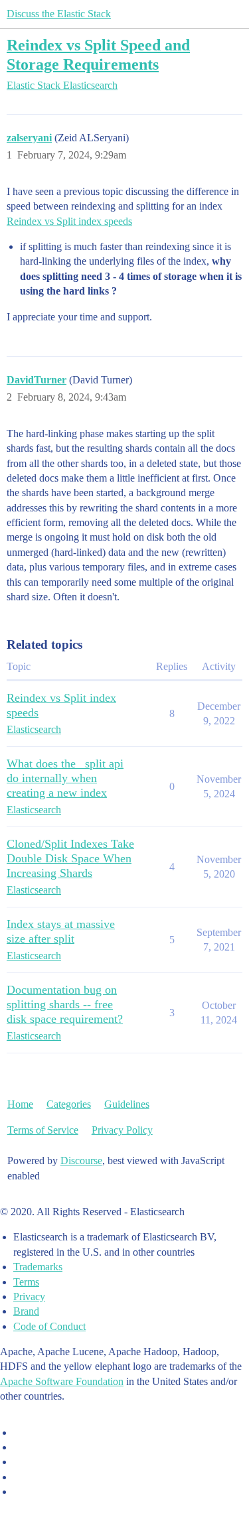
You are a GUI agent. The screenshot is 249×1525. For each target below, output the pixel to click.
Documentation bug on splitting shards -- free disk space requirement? (65, 1004)
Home (20, 1104)
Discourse (81, 1160)
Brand (26, 1311)
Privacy (29, 1296)
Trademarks (37, 1266)
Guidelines (126, 1104)
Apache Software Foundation (62, 1381)
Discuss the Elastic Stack (59, 13)
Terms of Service (42, 1130)
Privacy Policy (122, 1130)
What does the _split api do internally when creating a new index (65, 778)
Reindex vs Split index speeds (69, 221)
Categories (68, 1104)
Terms (26, 1282)
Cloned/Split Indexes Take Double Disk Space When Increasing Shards (70, 858)
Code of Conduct (49, 1326)
